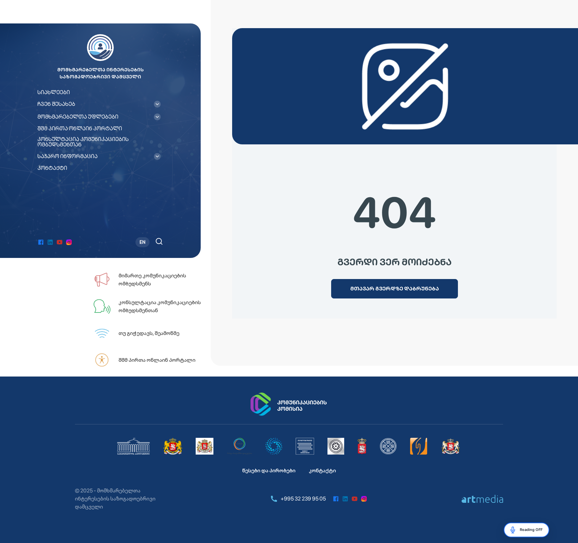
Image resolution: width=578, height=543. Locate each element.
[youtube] (59, 242)
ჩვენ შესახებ (56, 104)
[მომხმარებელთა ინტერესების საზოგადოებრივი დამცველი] (305, 446)
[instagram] (69, 242)
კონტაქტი (52, 168)
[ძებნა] (159, 241)
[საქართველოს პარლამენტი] (133, 446)
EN (142, 242)
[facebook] (40, 242)
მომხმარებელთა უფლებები (77, 117)
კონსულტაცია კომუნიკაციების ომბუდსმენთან (83, 142)
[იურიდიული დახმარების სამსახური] (418, 446)
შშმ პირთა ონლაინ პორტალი (79, 128)
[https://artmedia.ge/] (482, 499)
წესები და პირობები (268, 470)
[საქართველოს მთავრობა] (172, 446)
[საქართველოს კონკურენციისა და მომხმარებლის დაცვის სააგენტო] (274, 446)
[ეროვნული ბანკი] (335, 446)
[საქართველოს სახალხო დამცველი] (204, 446)
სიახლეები (53, 92)
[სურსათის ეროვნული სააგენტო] (362, 446)
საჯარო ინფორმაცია (67, 156)
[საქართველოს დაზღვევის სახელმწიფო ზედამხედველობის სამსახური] (388, 446)
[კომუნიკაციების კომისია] (289, 404)
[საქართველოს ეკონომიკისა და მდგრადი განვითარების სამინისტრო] (451, 446)
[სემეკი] (239, 446)
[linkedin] (50, 242)
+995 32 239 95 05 (303, 498)
